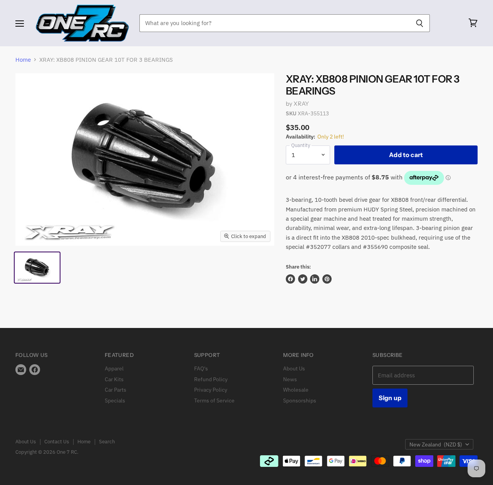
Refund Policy (211, 379)
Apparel (114, 368)
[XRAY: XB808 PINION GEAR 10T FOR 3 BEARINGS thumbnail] (37, 267)
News (290, 379)
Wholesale (296, 389)
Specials (115, 400)
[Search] (419, 23)
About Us (294, 368)
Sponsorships (299, 400)
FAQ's (201, 368)
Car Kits (114, 379)
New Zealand (435, 444)
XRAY (301, 103)
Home (23, 59)
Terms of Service (214, 400)
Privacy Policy (210, 389)
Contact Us (56, 441)
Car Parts (115, 389)
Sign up (390, 398)
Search (107, 441)
